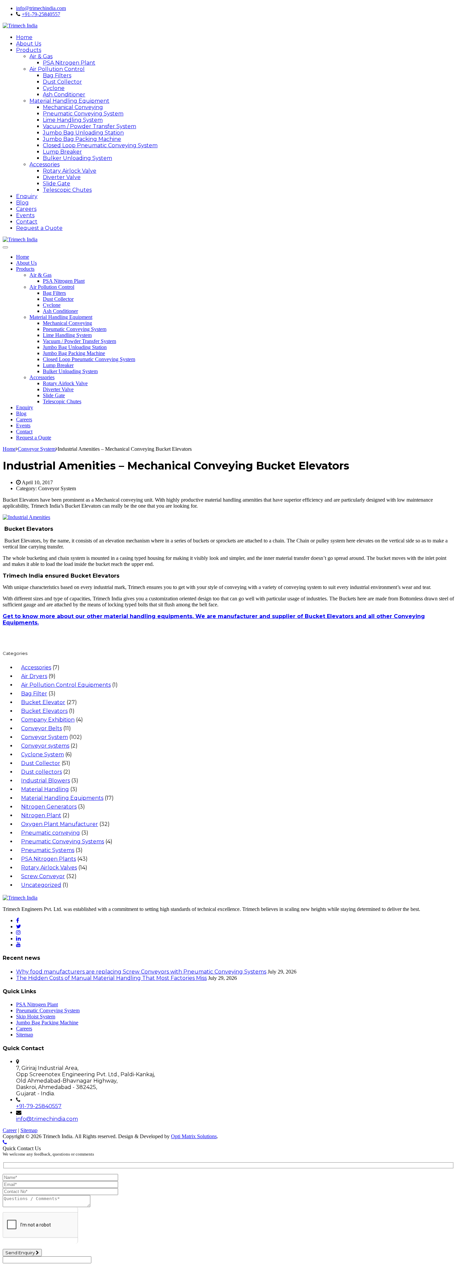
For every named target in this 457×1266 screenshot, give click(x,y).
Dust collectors (41, 772)
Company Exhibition (48, 719)
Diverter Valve (62, 177)
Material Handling (45, 789)
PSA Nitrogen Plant (69, 63)
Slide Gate (56, 183)
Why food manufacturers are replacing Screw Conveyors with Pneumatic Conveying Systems (141, 971)
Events (25, 215)
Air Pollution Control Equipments (66, 685)
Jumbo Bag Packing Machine (82, 139)
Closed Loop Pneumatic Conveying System (100, 145)
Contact (26, 222)
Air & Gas (41, 56)
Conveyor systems (45, 746)
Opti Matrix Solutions (194, 1136)
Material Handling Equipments (62, 798)
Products (28, 50)
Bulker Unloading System (77, 158)
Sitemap (24, 1034)
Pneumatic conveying (50, 833)
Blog (22, 202)
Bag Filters (57, 75)
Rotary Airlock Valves (49, 867)
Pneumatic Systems (47, 850)
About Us (28, 43)
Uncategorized (41, 885)
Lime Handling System (73, 120)
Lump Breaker (62, 152)
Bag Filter (34, 693)
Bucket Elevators (44, 711)
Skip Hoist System (35, 1016)
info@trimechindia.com (41, 8)
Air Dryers (34, 676)
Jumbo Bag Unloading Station (83, 133)
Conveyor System (44, 737)
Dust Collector (62, 82)
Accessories (44, 164)
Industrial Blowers (45, 780)
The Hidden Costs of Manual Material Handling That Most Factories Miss (111, 978)
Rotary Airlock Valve (69, 171)
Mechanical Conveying (73, 107)
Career (10, 1130)
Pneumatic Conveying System (83, 113)
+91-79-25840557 (41, 14)
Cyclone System (42, 754)
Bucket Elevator (43, 702)
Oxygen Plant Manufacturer (59, 824)
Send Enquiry (20, 1252)
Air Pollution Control (57, 69)
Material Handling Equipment (69, 101)
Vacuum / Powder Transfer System (89, 126)
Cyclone (54, 88)
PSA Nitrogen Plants (48, 859)
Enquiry (26, 196)
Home (24, 37)
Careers (26, 209)
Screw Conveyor (43, 876)
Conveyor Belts (41, 728)
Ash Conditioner (64, 94)
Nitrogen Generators (49, 807)
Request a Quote (39, 228)
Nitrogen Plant (41, 815)
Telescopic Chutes (67, 190)
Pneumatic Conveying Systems (62, 841)
